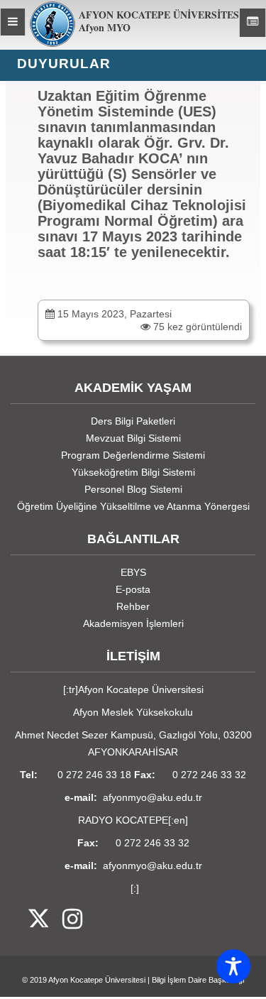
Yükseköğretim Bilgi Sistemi (133, 472)
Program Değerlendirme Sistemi (133, 455)
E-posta (133, 589)
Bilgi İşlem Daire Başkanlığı (198, 980)
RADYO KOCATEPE (123, 820)
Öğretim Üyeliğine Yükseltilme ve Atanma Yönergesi (133, 506)
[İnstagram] (65, 920)
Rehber (133, 606)
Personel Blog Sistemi (133, 489)
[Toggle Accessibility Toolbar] (233, 966)
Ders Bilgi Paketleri (133, 421)
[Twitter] (29, 920)
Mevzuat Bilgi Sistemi (133, 438)
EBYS (133, 572)
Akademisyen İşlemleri (133, 623)
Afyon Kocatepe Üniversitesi (96, 980)
